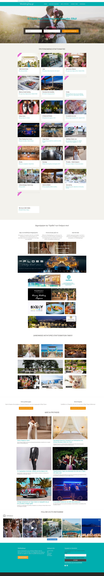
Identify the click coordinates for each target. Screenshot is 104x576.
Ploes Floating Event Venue (25, 139)
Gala (43, 69)
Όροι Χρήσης (49, 555)
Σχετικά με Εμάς (50, 550)
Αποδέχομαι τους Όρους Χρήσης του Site (74, 557)
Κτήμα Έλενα (45, 139)
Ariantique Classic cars (71, 139)
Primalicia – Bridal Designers (72, 162)
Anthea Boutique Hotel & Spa (26, 185)
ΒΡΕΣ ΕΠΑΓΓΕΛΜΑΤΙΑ (23, 557)
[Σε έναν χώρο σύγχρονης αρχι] (91, 527)
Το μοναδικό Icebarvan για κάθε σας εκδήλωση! (66, 502)
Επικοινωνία (49, 553)
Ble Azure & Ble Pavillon (24, 208)
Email (66, 553)
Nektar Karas (22, 116)
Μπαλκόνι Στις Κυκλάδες (48, 92)
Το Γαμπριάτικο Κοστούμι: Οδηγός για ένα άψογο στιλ (32, 471)
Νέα (48, 551)
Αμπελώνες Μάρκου (71, 69)
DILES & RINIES (46, 185)
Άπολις (20, 162)
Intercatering (69, 185)
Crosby (67, 92)
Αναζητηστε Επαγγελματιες (26, 408)
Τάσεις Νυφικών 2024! (23, 440)
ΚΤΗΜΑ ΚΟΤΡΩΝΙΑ (47, 116)
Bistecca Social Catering (24, 92)
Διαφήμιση (49, 554)
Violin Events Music (23, 69)
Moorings (44, 162)
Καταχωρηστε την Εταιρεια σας (78, 408)
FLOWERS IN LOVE (71, 116)
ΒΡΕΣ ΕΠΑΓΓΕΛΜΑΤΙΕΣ (70, 31)
